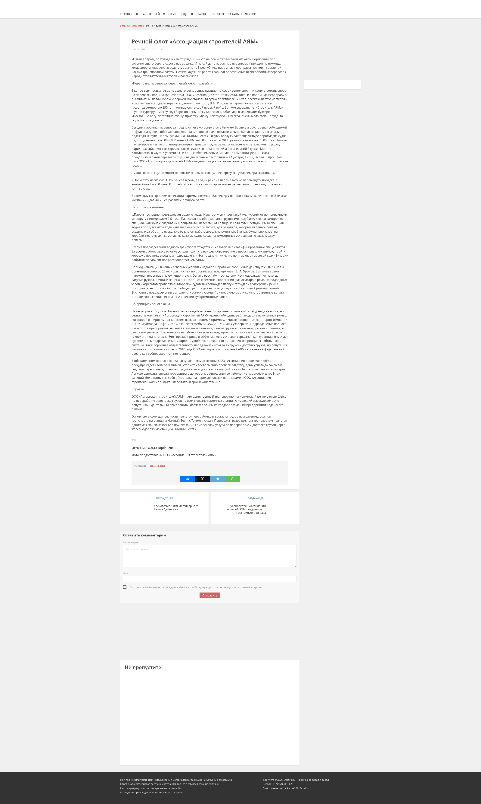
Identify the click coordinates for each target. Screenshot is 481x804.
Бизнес (203, 14)
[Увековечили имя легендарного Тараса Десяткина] (138, 511)
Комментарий (131, 542)
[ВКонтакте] (187, 479)
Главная (126, 14)
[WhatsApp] (232, 479)
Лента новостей (148, 14)
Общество (187, 14)
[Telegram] (217, 479)
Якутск (250, 14)
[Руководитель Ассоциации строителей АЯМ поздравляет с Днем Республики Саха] (282, 511)
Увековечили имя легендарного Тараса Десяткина (176, 507)
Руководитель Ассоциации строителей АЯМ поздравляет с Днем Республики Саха (244, 509)
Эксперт (218, 14)
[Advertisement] (209, 630)
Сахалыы (235, 14)
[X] (202, 479)
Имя (125, 573)
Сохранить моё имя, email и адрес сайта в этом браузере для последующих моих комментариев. (196, 587)
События (169, 14)
